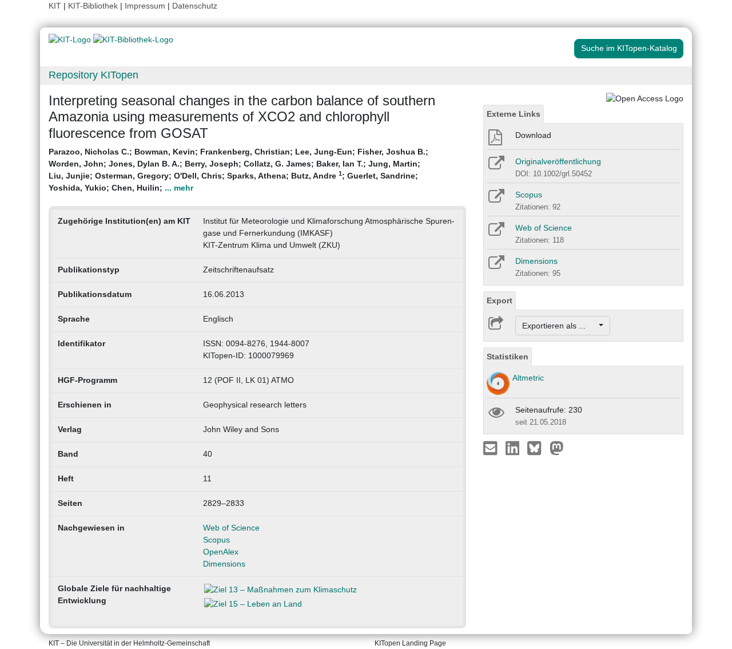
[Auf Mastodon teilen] (557, 447)
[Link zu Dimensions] (495, 266)
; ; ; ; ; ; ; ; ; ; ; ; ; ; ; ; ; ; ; (238, 169)
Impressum (145, 5)
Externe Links (513, 113)
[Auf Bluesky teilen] (537, 447)
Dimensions (224, 563)
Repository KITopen (93, 75)
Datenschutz (194, 5)
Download (533, 135)
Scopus (216, 539)
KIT (55, 5)
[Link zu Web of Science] (495, 233)
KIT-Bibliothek (94, 5)
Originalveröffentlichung (558, 161)
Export (499, 300)
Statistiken (507, 356)
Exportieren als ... (559, 325)
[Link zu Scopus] (495, 199)
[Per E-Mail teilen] (491, 447)
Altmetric (528, 377)
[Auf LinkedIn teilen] (514, 447)
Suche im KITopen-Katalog (629, 48)
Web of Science (231, 527)
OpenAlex (220, 551)
